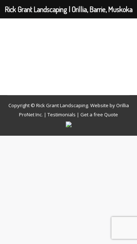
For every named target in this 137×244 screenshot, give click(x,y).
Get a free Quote (99, 114)
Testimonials (61, 114)
